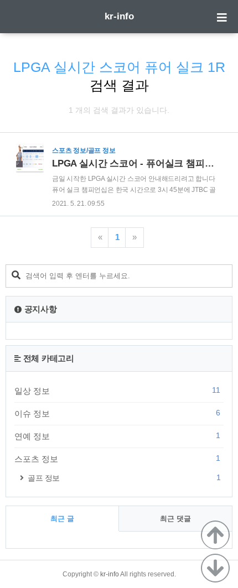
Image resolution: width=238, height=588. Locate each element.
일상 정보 (117, 391)
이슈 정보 (117, 413)
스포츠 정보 (117, 459)
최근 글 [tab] (62, 518)
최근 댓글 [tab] (175, 518)
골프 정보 (124, 477)
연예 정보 (117, 436)
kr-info (119, 16)
